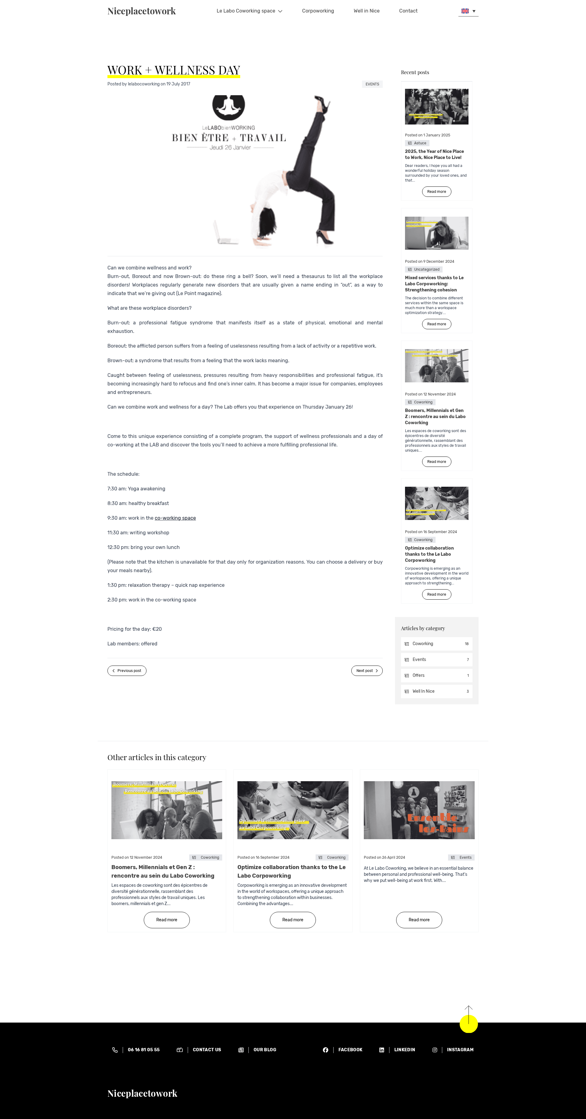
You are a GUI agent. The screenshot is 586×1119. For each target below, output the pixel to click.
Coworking (423, 402)
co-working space (175, 518)
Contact (408, 11)
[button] (468, 11)
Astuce (420, 143)
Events (372, 84)
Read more (436, 192)
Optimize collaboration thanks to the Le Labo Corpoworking (429, 554)
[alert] (136, 1050)
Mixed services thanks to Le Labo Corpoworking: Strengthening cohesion (434, 284)
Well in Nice (367, 11)
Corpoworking (318, 11)
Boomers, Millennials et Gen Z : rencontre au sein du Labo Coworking (435, 416)
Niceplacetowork (141, 10)
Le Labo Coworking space (246, 11)
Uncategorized (427, 269)
